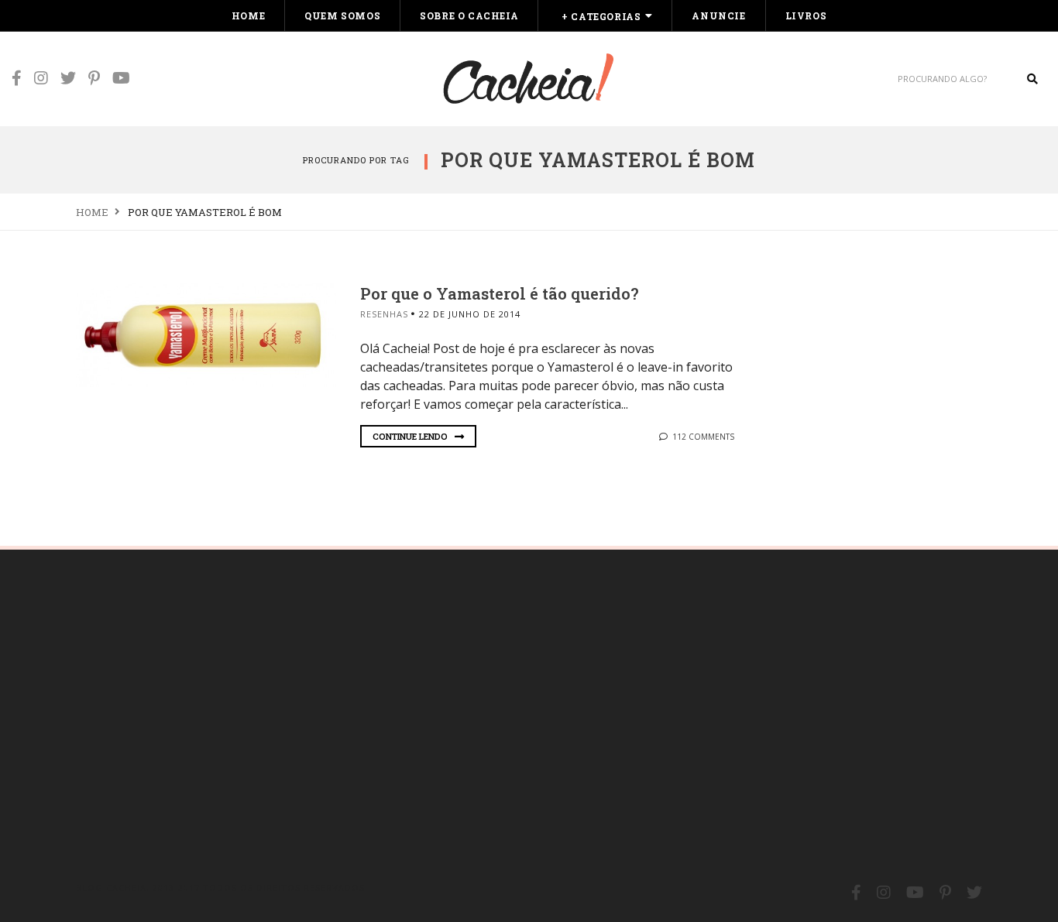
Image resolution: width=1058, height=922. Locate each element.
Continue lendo (411, 436)
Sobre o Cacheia (469, 15)
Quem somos (342, 15)
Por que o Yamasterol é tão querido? (499, 293)
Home (248, 15)
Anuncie (718, 15)
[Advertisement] (192, 708)
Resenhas (384, 314)
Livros (806, 15)
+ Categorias (601, 16)
